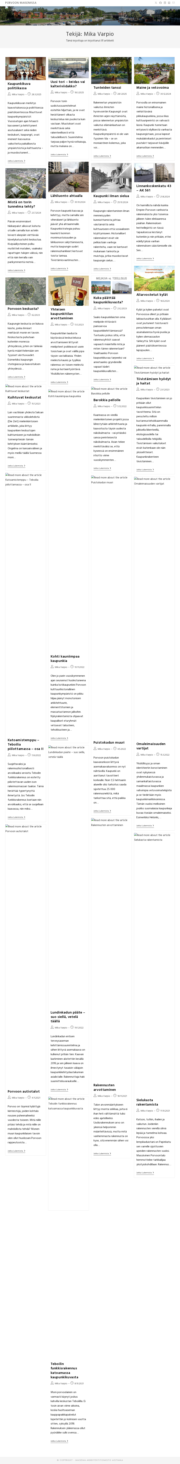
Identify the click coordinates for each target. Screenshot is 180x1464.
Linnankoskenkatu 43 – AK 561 (153, 188)
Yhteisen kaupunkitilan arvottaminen (62, 314)
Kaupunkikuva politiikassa (19, 86)
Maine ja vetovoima (152, 88)
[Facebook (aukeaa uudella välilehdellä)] (160, 3)
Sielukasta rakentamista (147, 1102)
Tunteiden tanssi (107, 88)
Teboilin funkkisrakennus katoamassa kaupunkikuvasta (64, 1370)
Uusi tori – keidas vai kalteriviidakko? (68, 84)
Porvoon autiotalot (24, 1091)
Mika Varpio (18, 95)
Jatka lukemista (16, 161)
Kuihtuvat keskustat (24, 397)
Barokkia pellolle (107, 400)
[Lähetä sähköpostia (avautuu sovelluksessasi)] (173, 3)
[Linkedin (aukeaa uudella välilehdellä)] (165, 3)
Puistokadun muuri (109, 743)
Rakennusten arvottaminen (105, 1088)
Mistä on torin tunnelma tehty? (21, 205)
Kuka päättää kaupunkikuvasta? (108, 300)
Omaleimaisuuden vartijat (151, 746)
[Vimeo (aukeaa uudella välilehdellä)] (169, 3)
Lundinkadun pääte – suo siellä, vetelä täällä (68, 1017)
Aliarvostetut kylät (152, 295)
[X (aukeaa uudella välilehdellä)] (156, 3)
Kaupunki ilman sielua (111, 196)
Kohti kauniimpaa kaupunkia (65, 659)
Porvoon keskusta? (23, 309)
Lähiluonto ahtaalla (67, 196)
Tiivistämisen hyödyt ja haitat (153, 381)
